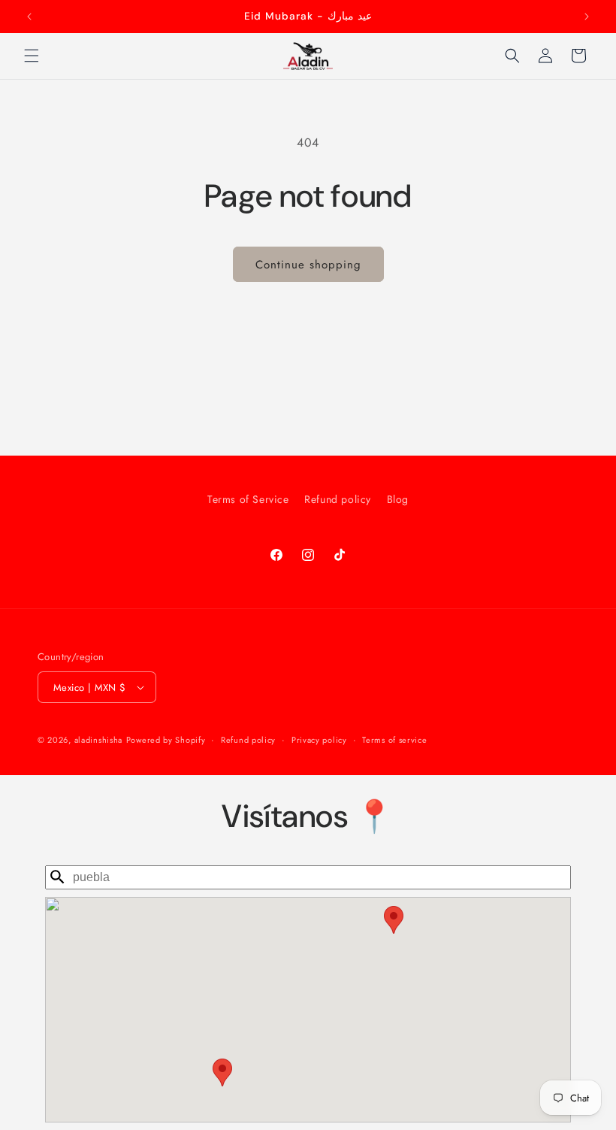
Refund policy (337, 499)
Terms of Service (248, 499)
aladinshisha (98, 740)
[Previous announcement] (29, 16)
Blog (398, 499)
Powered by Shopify (166, 740)
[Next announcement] (586, 16)
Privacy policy (319, 740)
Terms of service (394, 740)
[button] (31, 55)
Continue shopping (308, 264)
